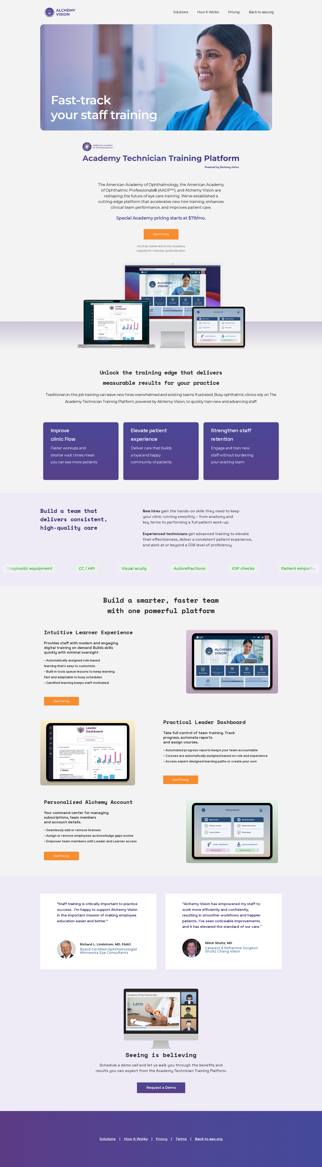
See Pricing (161, 234)
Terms (181, 1139)
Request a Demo (161, 1088)
